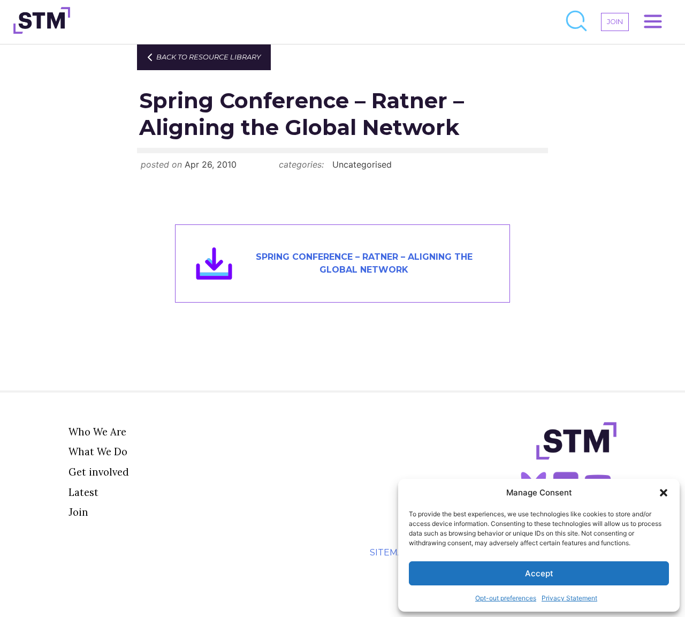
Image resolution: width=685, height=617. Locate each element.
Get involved (98, 471)
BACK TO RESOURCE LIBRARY (208, 57)
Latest (83, 492)
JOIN (615, 22)
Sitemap (390, 552)
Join (78, 512)
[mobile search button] (577, 22)
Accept (539, 573)
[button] (663, 492)
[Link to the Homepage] (41, 22)
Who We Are (97, 431)
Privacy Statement (569, 598)
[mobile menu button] (653, 22)
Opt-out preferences (505, 598)
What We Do (97, 451)
